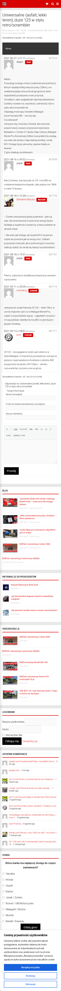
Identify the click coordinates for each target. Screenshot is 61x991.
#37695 (53, 159)
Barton (9, 891)
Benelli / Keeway (15, 921)
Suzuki (9, 885)
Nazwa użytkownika (13, 721)
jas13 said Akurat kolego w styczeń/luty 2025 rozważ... (33, 797)
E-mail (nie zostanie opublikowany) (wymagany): (25, 404)
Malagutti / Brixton (16, 909)
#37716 (53, 286)
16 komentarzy (35, 548)
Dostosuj (30, 976)
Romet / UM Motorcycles (20, 903)
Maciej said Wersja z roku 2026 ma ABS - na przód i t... (33, 832)
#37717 (53, 331)
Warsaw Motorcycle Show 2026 (24, 585)
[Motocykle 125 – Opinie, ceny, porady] (4, 5)
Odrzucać (30, 984)
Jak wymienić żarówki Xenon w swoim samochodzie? (34, 610)
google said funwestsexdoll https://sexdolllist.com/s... (32, 761)
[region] (30, 960)
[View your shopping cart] (47, 4)
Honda (9, 879)
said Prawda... (15, 824)
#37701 (53, 254)
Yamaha (10, 873)
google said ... (15, 770)
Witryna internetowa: (14, 414)
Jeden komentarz (36, 508)
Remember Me (13, 735)
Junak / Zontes (14, 897)
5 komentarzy (34, 522)
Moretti (10, 915)
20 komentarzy (17, 562)
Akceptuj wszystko (30, 967)
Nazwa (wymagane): (14, 394)
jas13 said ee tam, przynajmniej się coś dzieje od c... (32, 779)
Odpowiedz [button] (30, 58)
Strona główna (8, 30)
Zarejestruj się (29, 741)
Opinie (23, 30)
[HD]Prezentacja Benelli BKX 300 (34, 662)
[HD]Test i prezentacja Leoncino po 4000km (21, 558)
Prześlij (11, 471)
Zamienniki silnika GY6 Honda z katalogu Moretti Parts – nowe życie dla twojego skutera (37, 502)
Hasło (5, 729)
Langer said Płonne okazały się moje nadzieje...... (30, 788)
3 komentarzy (34, 537)
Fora (17, 30)
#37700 (53, 195)
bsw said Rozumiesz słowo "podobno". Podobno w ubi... (33, 806)
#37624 (53, 58)
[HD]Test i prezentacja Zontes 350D (35, 544)
